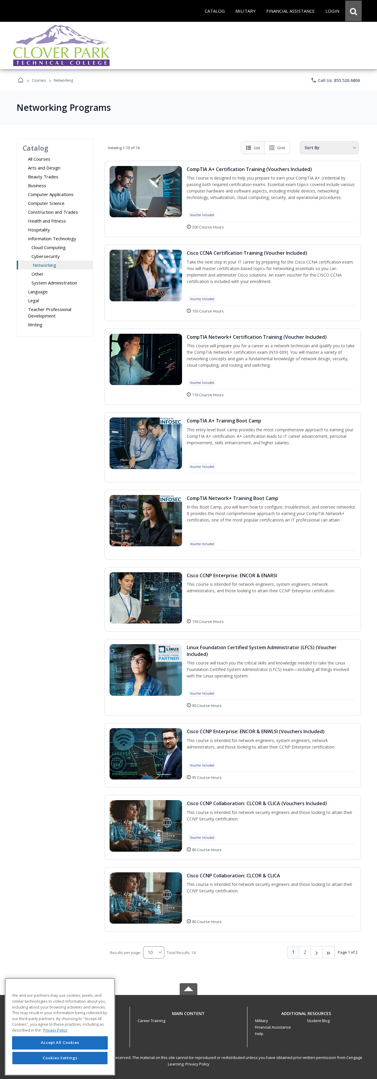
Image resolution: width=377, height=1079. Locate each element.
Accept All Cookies (60, 1042)
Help (259, 1033)
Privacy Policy (197, 1064)
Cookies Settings (60, 1057)
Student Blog (318, 1020)
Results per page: (125, 952)
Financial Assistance (273, 1027)
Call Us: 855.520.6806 (335, 80)
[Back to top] (188, 1016)
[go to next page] (317, 952)
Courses (39, 80)
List (257, 147)
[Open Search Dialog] (353, 11)
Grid (281, 147)
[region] (60, 1026)
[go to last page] (329, 952)
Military (261, 1020)
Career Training (151, 1020)
